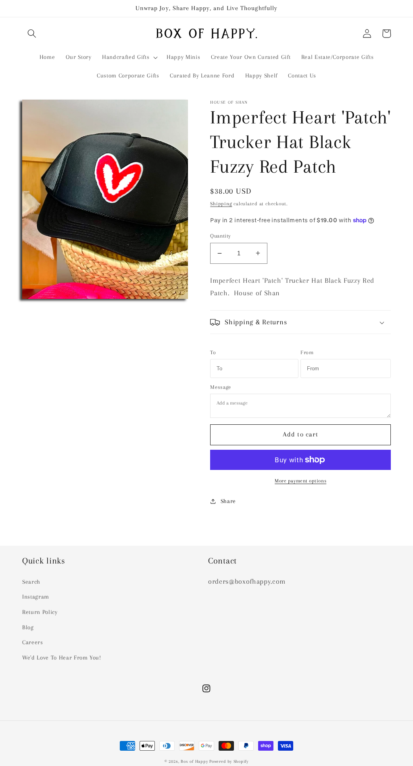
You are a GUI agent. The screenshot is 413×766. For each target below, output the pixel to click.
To (213, 352)
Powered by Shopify (228, 761)
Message (220, 387)
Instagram (35, 596)
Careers (32, 642)
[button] (32, 33)
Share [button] (228, 501)
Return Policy (40, 612)
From (307, 352)
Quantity (220, 236)
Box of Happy (194, 761)
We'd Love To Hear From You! (61, 657)
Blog (28, 627)
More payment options (300, 481)
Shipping (221, 204)
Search (31, 581)
